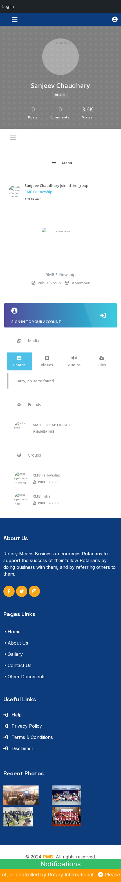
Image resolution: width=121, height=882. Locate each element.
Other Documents (27, 676)
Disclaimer (21, 748)
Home (14, 631)
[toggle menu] (13, 138)
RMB (48, 857)
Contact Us (20, 665)
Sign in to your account (36, 321)
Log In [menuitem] (8, 6)
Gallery (15, 654)
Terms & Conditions (31, 737)
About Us (18, 643)
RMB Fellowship (38, 191)
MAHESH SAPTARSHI (51, 424)
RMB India (42, 496)
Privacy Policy (26, 726)
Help (16, 715)
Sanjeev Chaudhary (41, 185)
